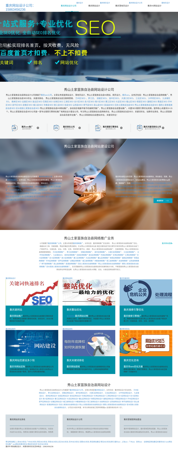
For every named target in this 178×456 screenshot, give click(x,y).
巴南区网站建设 (35, 193)
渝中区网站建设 (41, 187)
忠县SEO (68, 105)
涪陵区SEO (102, 98)
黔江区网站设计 (54, 393)
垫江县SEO (59, 105)
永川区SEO (89, 102)
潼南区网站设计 (109, 399)
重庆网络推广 (27, 129)
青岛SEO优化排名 (107, 442)
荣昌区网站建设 (149, 183)
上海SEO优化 (21, 442)
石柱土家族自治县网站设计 (69, 405)
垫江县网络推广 (112, 261)
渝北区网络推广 (94, 255)
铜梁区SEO (142, 102)
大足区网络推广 (91, 258)
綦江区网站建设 (51, 197)
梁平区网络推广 (64, 261)
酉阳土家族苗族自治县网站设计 (114, 405)
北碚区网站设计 (63, 396)
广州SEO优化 (32, 442)
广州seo (132, 442)
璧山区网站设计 (85, 399)
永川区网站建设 (27, 197)
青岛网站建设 (11, 442)
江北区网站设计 (111, 393)
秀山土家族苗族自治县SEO (146, 105)
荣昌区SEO (162, 102)
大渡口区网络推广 (115, 252)
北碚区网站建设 (11, 193)
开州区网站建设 (161, 183)
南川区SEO (100, 102)
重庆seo (125, 95)
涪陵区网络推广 (86, 252)
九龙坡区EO (43, 190)
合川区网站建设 (15, 197)
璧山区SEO (131, 102)
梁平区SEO (17, 105)
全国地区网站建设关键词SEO (155, 442)
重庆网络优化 (56, 127)
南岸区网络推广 (70, 255)
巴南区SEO (48, 102)
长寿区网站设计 (100, 396)
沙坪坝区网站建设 (29, 190)
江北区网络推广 (129, 252)
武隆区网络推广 (76, 261)
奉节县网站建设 (144, 190)
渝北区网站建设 (23, 193)
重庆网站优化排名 (17, 419)
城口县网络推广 (88, 261)
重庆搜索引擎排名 (110, 127)
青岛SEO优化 (42, 442)
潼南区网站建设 (137, 183)
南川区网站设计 (48, 399)
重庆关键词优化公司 (152, 129)
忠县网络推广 (124, 261)
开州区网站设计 (133, 399)
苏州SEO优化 (74, 442)
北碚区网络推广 (82, 255)
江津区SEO (69, 102)
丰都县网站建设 (152, 187)
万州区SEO (80, 98)
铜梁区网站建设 (32, 200)
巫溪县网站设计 (52, 405)
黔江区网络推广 (73, 252)
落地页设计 (159, 4)
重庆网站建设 (12, 180)
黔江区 (91, 98)
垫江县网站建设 (164, 187)
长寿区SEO (58, 102)
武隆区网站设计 (57, 402)
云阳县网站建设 (132, 190)
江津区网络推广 (131, 255)
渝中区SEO (114, 98)
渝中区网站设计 (81, 393)
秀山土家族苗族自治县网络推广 (110, 264)
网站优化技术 (33, 444)
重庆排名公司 (69, 127)
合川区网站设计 (124, 396)
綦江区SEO (110, 102)
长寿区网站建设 (48, 193)
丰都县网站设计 (81, 402)
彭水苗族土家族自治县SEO (27, 108)
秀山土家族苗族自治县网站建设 (149, 193)
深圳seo (139, 442)
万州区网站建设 (55, 183)
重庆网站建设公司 (45, 177)
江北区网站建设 (15, 190)
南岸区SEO (16, 102)
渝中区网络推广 (100, 252)
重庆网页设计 (99, 4)
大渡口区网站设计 (96, 393)
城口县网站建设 (140, 187)
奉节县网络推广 (47, 264)
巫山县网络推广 (59, 264)
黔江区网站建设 (13, 187)
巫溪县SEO (109, 105)
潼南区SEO (152, 102)
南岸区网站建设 (55, 190)
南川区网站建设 (39, 197)
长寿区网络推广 (118, 255)
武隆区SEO (28, 105)
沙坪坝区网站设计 (125, 393)
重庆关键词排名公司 (152, 127)
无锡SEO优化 (84, 442)
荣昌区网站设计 (121, 399)
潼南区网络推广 (128, 258)
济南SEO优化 (53, 442)
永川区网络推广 (55, 258)
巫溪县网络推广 (71, 264)
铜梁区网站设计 (97, 399)
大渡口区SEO (127, 98)
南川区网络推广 (67, 258)
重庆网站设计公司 (128, 4)
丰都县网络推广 (100, 261)
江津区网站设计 (112, 396)
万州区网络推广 (59, 252)
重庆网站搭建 (167, 243)
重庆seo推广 (27, 127)
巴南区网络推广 (106, 255)
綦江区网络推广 (79, 258)
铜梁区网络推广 (116, 258)
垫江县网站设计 (93, 402)
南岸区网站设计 (51, 396)
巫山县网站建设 (156, 190)
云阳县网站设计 (116, 402)
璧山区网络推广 (103, 258)
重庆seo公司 (46, 95)
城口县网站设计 (69, 402)
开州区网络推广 (52, 261)
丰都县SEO (48, 105)
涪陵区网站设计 (68, 393)
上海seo (125, 442)
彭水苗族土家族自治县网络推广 (58, 267)
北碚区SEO (27, 102)
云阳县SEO (78, 105)
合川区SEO (79, 102)
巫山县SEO (99, 105)
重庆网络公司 (111, 129)
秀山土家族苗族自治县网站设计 (91, 405)
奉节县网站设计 (128, 402)
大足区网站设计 (73, 399)
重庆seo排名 (14, 128)
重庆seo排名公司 (97, 128)
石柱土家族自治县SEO (124, 105)
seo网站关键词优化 (20, 444)
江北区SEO (141, 98)
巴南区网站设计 (88, 396)
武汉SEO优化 (63, 442)
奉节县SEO (88, 105)
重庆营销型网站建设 (132, 419)
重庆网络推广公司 (54, 243)
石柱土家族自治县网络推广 (88, 264)
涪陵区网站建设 (27, 187)
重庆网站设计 (100, 390)
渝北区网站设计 (75, 396)
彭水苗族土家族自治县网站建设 (141, 197)
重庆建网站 (77, 316)
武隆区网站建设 (128, 187)
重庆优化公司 (69, 129)
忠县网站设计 (104, 402)
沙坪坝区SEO (154, 98)
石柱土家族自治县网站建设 (128, 193)
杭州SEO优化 (43, 444)
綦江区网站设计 (60, 399)
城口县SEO (38, 105)
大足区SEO (121, 102)
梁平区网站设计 (45, 402)
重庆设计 (72, 4)
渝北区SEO (37, 102)
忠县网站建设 (120, 190)
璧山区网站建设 (20, 200)
